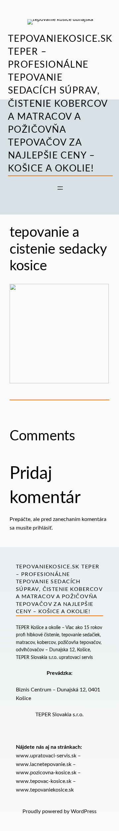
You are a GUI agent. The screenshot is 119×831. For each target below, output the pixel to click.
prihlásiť (42, 528)
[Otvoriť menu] (60, 188)
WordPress (84, 811)
